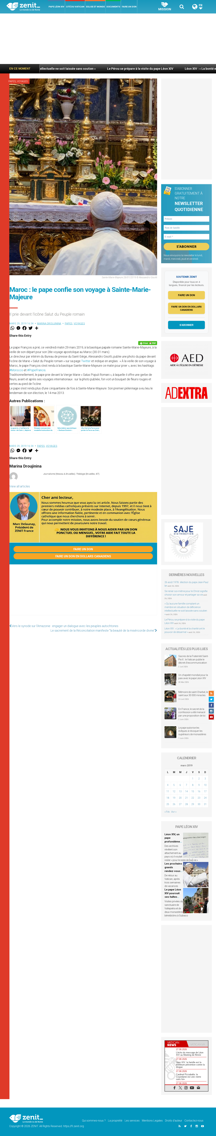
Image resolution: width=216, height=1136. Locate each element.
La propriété (115, 1120)
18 (167, 797)
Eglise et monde (95, 6)
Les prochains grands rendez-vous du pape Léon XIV (173, 871)
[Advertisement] (108, 38)
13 (180, 791)
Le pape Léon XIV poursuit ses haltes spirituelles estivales (173, 897)
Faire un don (129, 6)
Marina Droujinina (49, 323)
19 (174, 797)
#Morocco (16, 370)
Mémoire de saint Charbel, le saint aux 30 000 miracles (193, 694)
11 (167, 791)
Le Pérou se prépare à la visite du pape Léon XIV (92, 68)
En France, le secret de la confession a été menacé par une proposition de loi (191, 712)
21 (186, 797)
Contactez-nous (193, 1120)
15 (192, 791)
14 (186, 791)
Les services (132, 1120)
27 (180, 804)
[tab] (175, 1044)
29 (192, 804)
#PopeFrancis (36, 370)
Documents (113, 6)
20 (180, 797)
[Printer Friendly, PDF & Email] (147, 343)
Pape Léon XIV (56, 6)
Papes (12, 81)
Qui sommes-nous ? (94, 1120)
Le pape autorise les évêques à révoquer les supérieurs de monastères (192, 731)
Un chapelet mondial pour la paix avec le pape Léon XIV (193, 677)
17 (205, 791)
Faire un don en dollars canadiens (83, 556)
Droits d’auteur (173, 1120)
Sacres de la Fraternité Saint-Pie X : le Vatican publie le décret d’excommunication (193, 659)
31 (205, 804)
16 (199, 791)
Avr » (173, 811)
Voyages (22, 81)
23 (199, 797)
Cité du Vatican (75, 6)
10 (205, 785)
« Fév (167, 811)
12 (174, 791)
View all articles (19, 486)
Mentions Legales (152, 1120)
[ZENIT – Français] (27, 6)
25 (167, 804)
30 (199, 804)
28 (186, 804)
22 (192, 797)
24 (205, 797)
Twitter (86, 361)
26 (174, 804)
